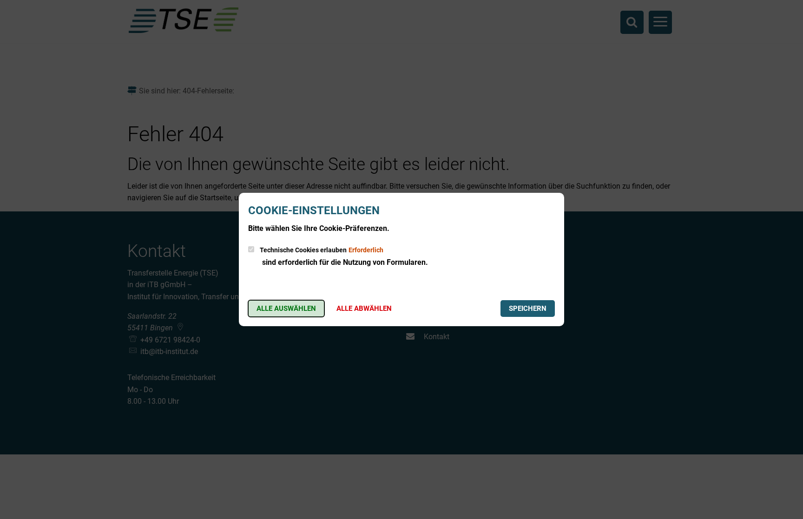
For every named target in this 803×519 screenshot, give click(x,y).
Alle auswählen (286, 308)
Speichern (527, 308)
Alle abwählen (364, 308)
